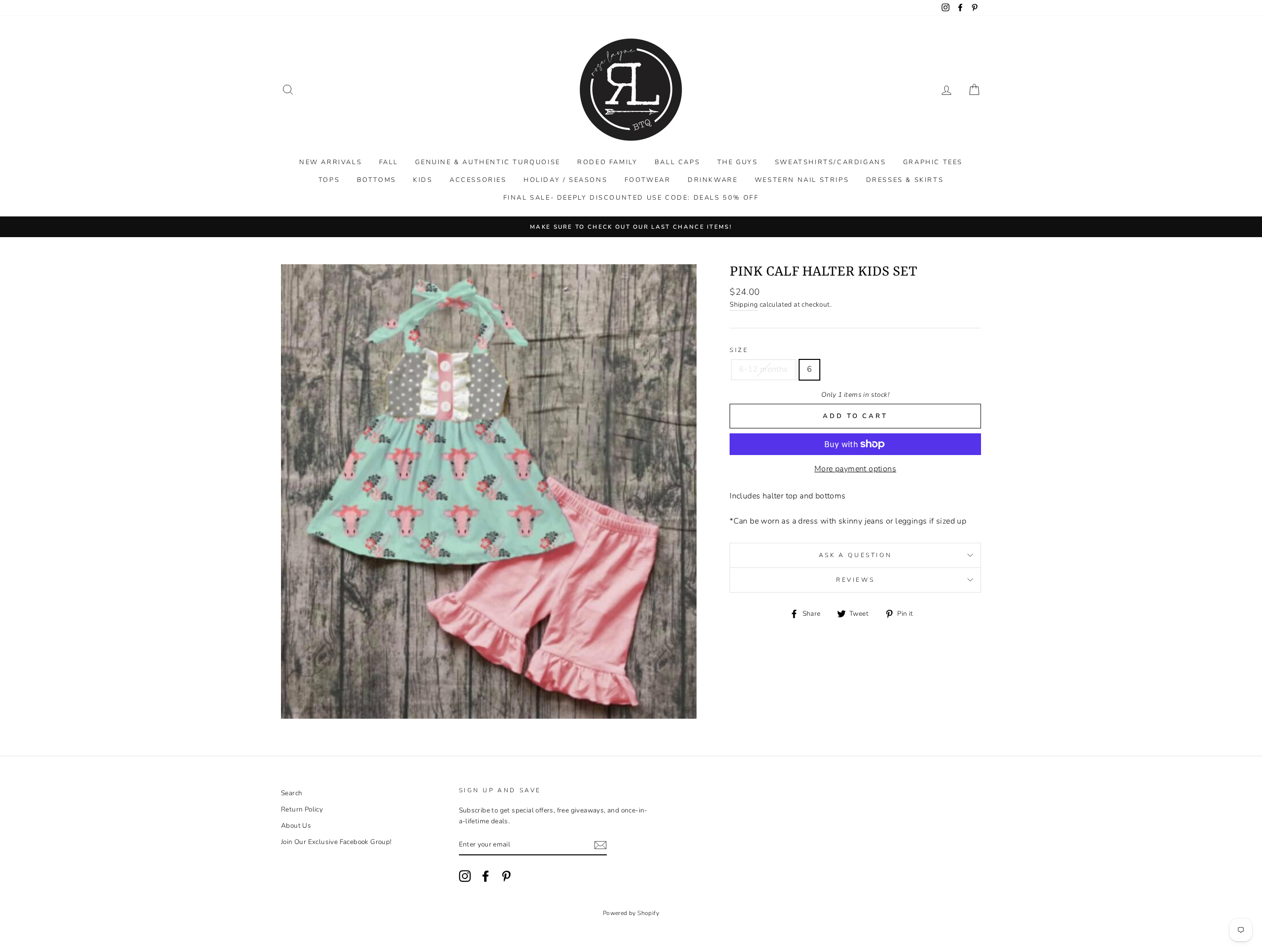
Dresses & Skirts (905, 180)
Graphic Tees (933, 162)
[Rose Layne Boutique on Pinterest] (506, 876)
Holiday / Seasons (565, 180)
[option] (631, 226)
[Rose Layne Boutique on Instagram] (465, 876)
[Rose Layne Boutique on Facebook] (485, 876)
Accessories (478, 180)
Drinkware (712, 180)
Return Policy (302, 809)
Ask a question (855, 555)
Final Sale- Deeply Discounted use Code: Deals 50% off (631, 197)
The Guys (737, 162)
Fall (388, 162)
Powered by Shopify (631, 913)
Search (291, 793)
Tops (329, 180)
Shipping (744, 304)
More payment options (855, 468)
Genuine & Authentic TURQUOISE (487, 162)
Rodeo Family (607, 162)
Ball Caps (677, 162)
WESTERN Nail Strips (802, 180)
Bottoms (376, 180)
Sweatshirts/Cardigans (830, 162)
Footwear (648, 180)
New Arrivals (330, 162)
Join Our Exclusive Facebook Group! (336, 841)
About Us (296, 825)
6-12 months (763, 369)
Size (739, 350)
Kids (422, 180)
